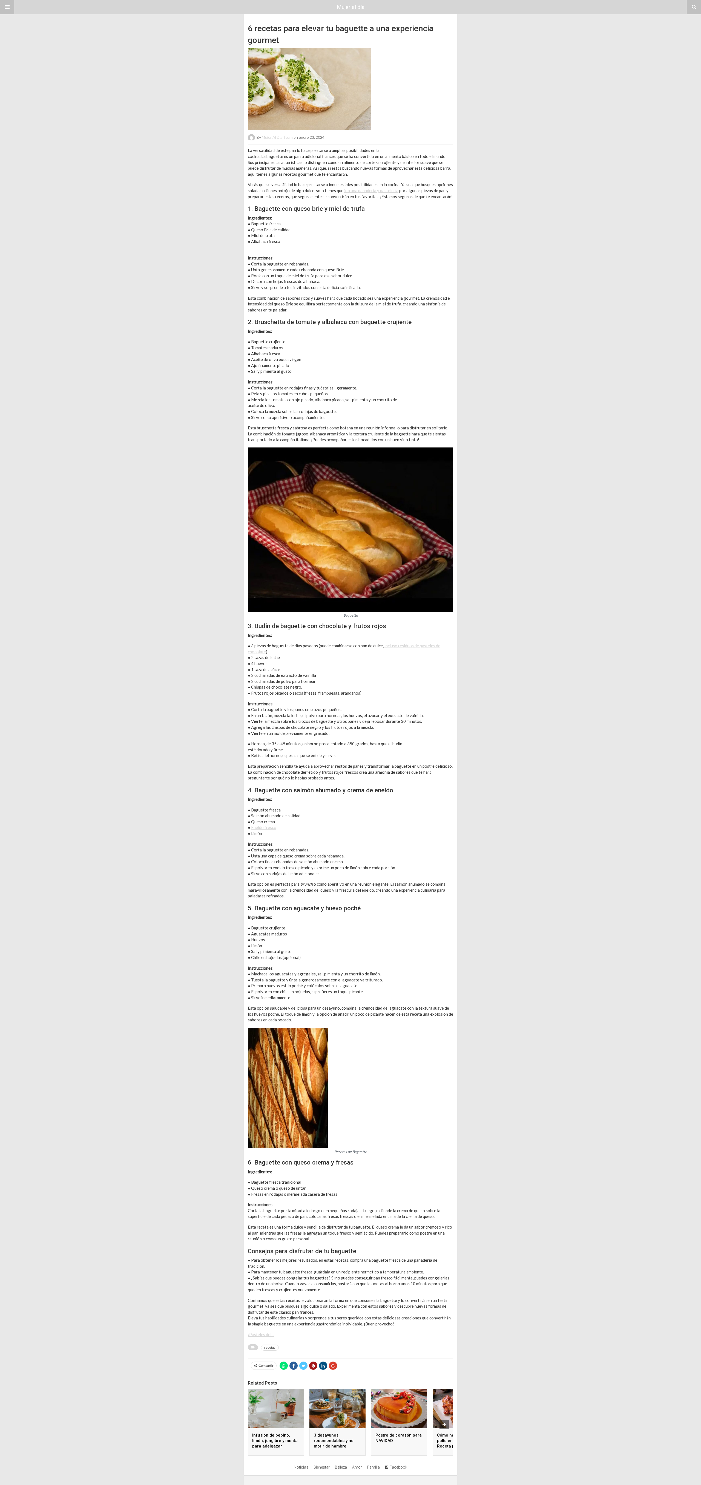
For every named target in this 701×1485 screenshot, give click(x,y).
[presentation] (444, 1424)
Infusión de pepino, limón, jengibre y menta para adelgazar (275, 1441)
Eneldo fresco (263, 827)
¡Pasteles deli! (261, 1334)
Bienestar (322, 1467)
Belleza (341, 1467)
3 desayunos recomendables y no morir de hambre (334, 1441)
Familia (373, 1467)
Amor (357, 1467)
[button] (7, 7)
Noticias (301, 1467)
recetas (269, 1347)
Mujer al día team (277, 137)
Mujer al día (350, 7)
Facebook (398, 1467)
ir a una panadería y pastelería (371, 190)
